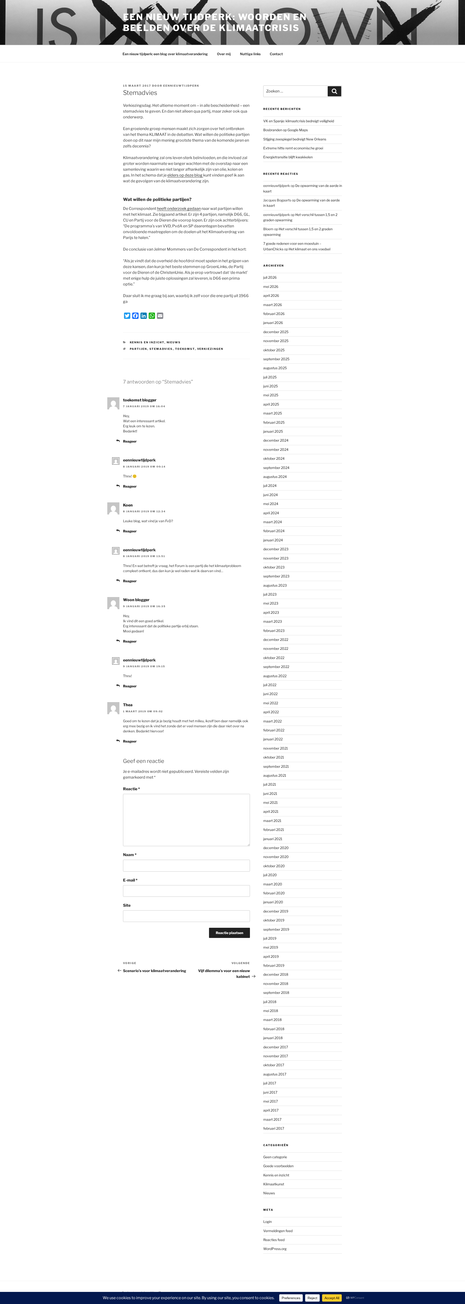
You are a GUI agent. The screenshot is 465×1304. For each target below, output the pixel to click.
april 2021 (271, 811)
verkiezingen (210, 349)
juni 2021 (270, 793)
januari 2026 (273, 323)
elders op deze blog (185, 175)
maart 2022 (272, 721)
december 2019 (275, 911)
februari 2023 (274, 631)
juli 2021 (269, 784)
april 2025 (271, 404)
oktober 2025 (274, 350)
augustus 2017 (274, 1074)
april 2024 (271, 513)
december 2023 (275, 549)
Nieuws (174, 342)
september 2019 (276, 929)
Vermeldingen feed (278, 1231)
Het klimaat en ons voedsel (309, 249)
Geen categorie (275, 1157)
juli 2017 (269, 1083)
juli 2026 (270, 277)
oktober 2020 (274, 866)
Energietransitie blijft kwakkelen (288, 157)
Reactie (131, 789)
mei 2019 (270, 947)
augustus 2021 (274, 775)
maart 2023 (272, 621)
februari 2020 (274, 893)
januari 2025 (273, 431)
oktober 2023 (274, 567)
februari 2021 (273, 830)
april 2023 (271, 612)
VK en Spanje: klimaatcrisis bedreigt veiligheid (298, 121)
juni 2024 (270, 495)
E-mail (130, 880)
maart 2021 (272, 821)
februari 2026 (274, 314)
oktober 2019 (273, 920)
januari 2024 (273, 540)
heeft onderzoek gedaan (179, 208)
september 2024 (276, 468)
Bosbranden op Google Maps (285, 130)
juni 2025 (270, 386)
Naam (130, 854)
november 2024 (275, 449)
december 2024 (275, 440)
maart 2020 (272, 884)
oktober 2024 (274, 458)
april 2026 (271, 295)
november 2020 (276, 857)
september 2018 (276, 992)
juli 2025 (270, 377)
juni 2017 (270, 1092)
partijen (138, 349)
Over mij (224, 54)
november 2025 (275, 341)
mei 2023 (270, 603)
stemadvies (161, 349)
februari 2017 (273, 1128)
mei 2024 (270, 504)
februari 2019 (273, 965)
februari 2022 (273, 730)
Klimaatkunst (273, 1184)
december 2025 (275, 332)
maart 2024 (272, 522)
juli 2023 (270, 594)
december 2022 (275, 639)
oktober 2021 (273, 757)
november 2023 (275, 558)
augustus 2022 (275, 676)
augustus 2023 (275, 585)
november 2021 (275, 748)
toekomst (185, 349)
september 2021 (276, 766)
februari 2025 (274, 422)
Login (267, 1222)
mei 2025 (270, 395)
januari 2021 (272, 839)
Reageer (130, 441)
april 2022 (271, 712)
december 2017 (275, 1047)
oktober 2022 (273, 658)
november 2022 (275, 648)
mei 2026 (270, 286)
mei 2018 (270, 1011)
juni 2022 (270, 694)
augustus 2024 (275, 477)
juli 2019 (269, 938)
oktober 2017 (273, 1065)
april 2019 (271, 956)
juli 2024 (270, 485)
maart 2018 (272, 1020)
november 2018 (275, 984)
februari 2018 (273, 1029)
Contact (276, 54)
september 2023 (276, 576)
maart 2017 (272, 1119)
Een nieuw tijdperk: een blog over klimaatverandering (165, 54)
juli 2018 (269, 1002)
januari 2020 (273, 902)
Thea (127, 705)
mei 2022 (270, 703)
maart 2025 (272, 413)
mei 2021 (270, 802)
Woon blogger (136, 600)
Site (127, 905)
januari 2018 (273, 1038)
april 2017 (271, 1110)
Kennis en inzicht (147, 342)
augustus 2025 (275, 368)
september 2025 (276, 359)
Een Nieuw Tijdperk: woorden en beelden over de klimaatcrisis (215, 22)
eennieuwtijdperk (181, 85)
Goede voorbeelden (278, 1166)
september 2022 (276, 667)
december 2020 (276, 848)
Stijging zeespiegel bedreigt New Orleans (294, 139)
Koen (128, 505)
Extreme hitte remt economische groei (293, 148)
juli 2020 (270, 875)
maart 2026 (272, 305)
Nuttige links (250, 54)
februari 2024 (274, 531)
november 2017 (275, 1056)
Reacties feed (274, 1240)
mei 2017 (270, 1101)
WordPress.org (275, 1249)
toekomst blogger (139, 400)
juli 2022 (269, 685)
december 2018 (275, 974)
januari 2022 (273, 739)
